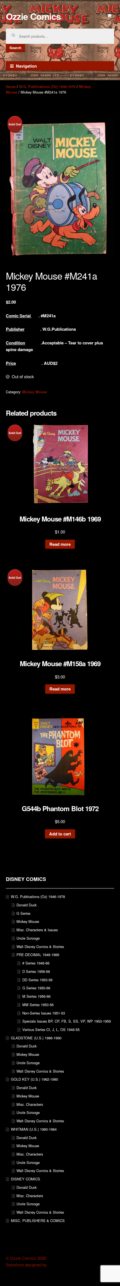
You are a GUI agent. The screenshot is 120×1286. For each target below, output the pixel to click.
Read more (60, 544)
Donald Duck (26, 905)
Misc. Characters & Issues (37, 929)
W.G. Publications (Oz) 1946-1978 (47, 86)
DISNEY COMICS (25, 1179)
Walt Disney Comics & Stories (40, 946)
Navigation (26, 66)
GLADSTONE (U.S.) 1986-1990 (36, 1037)
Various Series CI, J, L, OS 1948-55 (51, 1029)
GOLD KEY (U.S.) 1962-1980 (34, 1079)
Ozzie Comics (33, 16)
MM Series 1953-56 (38, 1004)
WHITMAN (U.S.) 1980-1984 (34, 1129)
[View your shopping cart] (109, 15)
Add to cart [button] (60, 834)
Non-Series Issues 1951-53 (43, 1013)
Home (11, 86)
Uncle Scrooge (28, 938)
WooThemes (60, 1265)
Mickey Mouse (34, 391)
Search (15, 47)
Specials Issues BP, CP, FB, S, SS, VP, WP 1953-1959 (66, 1021)
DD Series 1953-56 (37, 979)
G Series (23, 913)
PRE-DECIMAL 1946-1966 (37, 954)
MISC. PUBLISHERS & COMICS (38, 1220)
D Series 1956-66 (36, 971)
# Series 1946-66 (35, 963)
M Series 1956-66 (36, 996)
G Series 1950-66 (36, 987)
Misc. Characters (29, 1104)
